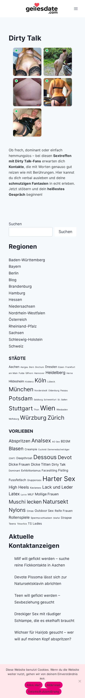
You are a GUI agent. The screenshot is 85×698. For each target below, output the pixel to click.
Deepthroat (24, 458)
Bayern (15, 266)
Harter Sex (58, 479)
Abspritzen (19, 441)
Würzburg (33, 417)
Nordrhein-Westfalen (27, 313)
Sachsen (16, 333)
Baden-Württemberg (27, 260)
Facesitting (49, 470)
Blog (12, 280)
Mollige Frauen (47, 494)
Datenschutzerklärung (43, 691)
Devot (65, 457)
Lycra (24, 494)
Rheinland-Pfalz (23, 326)
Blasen (16, 448)
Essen (61, 367)
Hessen (15, 299)
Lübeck (51, 381)
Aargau (24, 367)
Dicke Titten (41, 464)
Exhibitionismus (31, 470)
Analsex (41, 440)
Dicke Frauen (19, 464)
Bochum (39, 367)
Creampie (31, 449)
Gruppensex (34, 480)
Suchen (15, 224)
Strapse (66, 517)
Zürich (56, 417)
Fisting (63, 470)
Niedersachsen (22, 306)
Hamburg (17, 293)
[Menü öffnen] (76, 8)
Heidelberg (55, 372)
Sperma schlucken (41, 517)
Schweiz (16, 346)
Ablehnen (53, 685)
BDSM (65, 441)
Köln (40, 380)
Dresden (51, 367)
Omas (30, 510)
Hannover (39, 373)
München (21, 389)
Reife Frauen (64, 510)
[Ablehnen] (79, 681)
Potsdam (21, 398)
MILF (31, 494)
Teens (12, 523)
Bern (31, 367)
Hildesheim (16, 381)
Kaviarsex (35, 487)
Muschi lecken (25, 502)
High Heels (19, 487)
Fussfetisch (17, 480)
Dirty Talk (59, 464)
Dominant (14, 470)
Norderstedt (40, 390)
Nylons (17, 510)
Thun (36, 409)
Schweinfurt (50, 399)
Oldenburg (53, 390)
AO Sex (56, 441)
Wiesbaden (62, 409)
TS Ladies (35, 523)
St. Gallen (62, 399)
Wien (47, 408)
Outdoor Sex (44, 511)
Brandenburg (20, 286)
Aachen (14, 367)
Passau (64, 390)
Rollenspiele (19, 517)
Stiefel (56, 518)
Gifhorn (29, 373)
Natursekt (55, 501)
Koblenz (29, 381)
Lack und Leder (57, 487)
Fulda (21, 373)
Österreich (18, 319)
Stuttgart (21, 408)
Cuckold (42, 449)
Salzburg (38, 399)
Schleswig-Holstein (25, 339)
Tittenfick (22, 523)
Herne (69, 373)
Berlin (14, 273)
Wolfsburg (14, 418)
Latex (14, 493)
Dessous (45, 456)
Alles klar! (34, 685)
